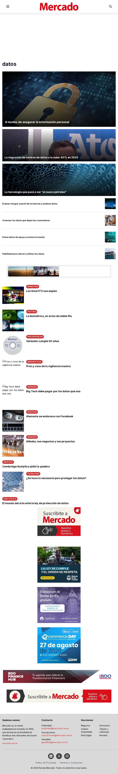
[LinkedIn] (51, 756)
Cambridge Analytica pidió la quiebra (26, 466)
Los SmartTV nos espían (41, 290)
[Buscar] (110, 6)
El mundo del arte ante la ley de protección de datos (35, 503)
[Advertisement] (59, 35)
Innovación (104, 725)
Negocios (85, 725)
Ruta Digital (86, 735)
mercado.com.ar (10, 743)
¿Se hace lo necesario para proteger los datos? (56, 478)
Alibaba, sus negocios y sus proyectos (50, 441)
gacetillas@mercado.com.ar (55, 742)
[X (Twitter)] (59, 756)
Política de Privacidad (46, 762)
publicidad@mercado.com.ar (55, 728)
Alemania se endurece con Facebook (49, 416)
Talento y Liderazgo (104, 730)
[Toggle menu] (8, 6)
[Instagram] (67, 756)
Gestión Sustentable (86, 730)
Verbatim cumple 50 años (42, 341)
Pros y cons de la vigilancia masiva (48, 366)
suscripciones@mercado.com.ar (57, 735)
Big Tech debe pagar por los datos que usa (53, 391)
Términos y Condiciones (71, 762)
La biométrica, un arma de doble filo (49, 316)
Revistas (103, 735)
